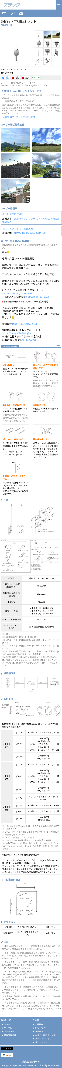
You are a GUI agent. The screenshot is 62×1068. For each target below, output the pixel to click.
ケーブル (8, 1027)
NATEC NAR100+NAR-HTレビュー (32, 233)
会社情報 (39, 1024)
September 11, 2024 (37, 296)
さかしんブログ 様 (12, 214)
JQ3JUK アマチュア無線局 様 (18, 229)
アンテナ (8, 1024)
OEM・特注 (40, 1027)
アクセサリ (9, 1031)
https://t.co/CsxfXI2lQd (24, 323)
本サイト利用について (45, 1035)
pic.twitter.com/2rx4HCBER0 (18, 293)
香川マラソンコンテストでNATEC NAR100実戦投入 (30, 220)
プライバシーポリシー (45, 1038)
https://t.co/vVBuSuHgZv (16, 333)
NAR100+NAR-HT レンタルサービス (18, 117)
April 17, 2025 (28, 339)
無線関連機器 (10, 1035)
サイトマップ (41, 1042)
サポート (39, 1031)
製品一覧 (6, 1020)
